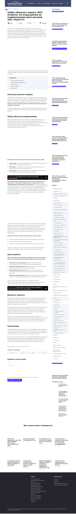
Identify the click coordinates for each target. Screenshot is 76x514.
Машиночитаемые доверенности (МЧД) (60, 323)
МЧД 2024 (33, 494)
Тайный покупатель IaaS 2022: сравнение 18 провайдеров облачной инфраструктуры (60, 377)
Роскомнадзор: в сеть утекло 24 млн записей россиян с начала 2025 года (45, 441)
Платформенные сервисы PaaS (60, 295)
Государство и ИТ (57, 191)
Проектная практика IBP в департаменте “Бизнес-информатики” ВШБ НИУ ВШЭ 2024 (60, 236)
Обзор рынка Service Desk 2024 (60, 247)
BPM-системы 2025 (58, 202)
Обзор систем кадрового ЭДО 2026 (60, 325)
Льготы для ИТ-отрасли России (60, 195)
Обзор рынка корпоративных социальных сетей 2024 (59, 255)
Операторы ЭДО (57, 327)
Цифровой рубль (57, 356)
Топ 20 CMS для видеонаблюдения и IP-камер (63, 385)
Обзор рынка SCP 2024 (58, 233)
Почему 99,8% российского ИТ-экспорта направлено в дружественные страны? (29, 463)
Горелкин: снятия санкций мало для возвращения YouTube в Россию (61, 463)
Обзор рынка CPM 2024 (58, 227)
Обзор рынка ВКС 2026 (58, 251)
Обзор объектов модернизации (18, 82)
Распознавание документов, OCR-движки (60, 330)
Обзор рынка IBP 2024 (58, 229)
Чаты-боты (54, 3)
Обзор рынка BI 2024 (58, 222)
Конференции (56, 281)
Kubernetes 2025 (57, 299)
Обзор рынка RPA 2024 (58, 245)
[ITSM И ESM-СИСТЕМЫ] (60, 115)
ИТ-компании (56, 276)
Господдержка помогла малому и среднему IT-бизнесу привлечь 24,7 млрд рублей (13, 463)
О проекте (56, 478)
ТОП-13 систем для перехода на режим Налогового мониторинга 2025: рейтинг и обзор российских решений (60, 100)
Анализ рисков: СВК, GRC (58, 260)
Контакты (56, 480)
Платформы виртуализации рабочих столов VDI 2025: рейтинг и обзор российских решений (59, 43)
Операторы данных (57, 292)
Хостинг (55, 342)
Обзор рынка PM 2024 (58, 242)
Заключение (14, 88)
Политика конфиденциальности (61, 483)
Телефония (55, 337)
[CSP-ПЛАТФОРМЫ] (60, 134)
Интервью (61, 3)
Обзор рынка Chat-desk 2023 (59, 225)
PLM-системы (56, 304)
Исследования (30, 3)
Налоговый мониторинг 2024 (37, 486)
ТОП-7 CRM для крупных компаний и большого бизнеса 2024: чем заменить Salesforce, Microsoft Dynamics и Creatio (60, 80)
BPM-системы (34, 482)
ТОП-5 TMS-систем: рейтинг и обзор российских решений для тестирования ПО (60, 25)
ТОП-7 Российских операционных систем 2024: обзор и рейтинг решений (59, 62)
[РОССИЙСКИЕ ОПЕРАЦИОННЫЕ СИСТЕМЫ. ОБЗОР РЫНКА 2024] (60, 58)
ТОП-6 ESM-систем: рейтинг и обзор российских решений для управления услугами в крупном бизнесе (60, 119)
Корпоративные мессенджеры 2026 (60, 220)
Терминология (56, 340)
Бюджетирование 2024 (58, 212)
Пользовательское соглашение (61, 485)
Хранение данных (57, 345)
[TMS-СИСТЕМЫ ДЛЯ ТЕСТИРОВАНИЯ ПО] (60, 21)
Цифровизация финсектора (59, 353)
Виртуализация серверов (58, 270)
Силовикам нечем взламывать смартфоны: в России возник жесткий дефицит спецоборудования (61, 441)
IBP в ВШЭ (39, 3)
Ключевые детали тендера (17, 80)
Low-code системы (57, 207)
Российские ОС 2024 (35, 492)
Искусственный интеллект (59, 217)
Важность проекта (15, 86)
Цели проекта (14, 84)
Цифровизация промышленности (57, 351)
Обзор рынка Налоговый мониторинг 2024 (59, 258)
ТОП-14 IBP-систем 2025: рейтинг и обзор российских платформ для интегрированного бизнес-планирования (59, 178)
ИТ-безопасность (57, 274)
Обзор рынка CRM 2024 (36, 495)
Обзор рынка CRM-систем (59, 314)
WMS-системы (57, 306)
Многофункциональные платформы (58, 312)
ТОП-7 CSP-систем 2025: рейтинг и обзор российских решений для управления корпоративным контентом (59, 138)
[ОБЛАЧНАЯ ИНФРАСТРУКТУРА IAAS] (60, 373)
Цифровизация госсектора (59, 347)
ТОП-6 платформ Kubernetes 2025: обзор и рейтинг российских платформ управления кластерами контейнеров (60, 158)
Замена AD (56, 308)
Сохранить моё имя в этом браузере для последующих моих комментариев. (23, 377)
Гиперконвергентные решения (59, 272)
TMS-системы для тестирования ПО (60, 210)
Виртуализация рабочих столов (59, 268)
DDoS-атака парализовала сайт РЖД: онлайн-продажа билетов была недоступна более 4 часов (14, 442)
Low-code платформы (35, 478)
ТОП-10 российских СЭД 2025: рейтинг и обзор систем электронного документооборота (63, 393)
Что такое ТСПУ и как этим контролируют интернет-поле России (63, 400)
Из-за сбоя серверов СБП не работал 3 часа (29, 439)
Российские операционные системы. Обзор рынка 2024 (59, 263)
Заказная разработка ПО (59, 215)
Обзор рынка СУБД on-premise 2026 (60, 287)
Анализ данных (56, 231)
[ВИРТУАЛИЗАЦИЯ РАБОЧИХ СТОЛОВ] (60, 38)
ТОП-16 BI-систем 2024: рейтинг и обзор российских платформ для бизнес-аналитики (63, 408)
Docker (55, 297)
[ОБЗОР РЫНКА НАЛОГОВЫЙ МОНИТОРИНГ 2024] (60, 96)
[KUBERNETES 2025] (60, 153)
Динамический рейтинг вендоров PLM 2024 (63, 415)
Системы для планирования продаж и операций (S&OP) (61, 240)
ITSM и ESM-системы (58, 205)
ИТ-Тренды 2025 (56, 279)
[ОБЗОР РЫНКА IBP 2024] (60, 173)
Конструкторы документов (58, 320)
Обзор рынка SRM (57, 249)
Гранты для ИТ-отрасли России (60, 193)
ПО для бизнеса (46, 3)
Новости (55, 284)
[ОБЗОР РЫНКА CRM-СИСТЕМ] (60, 75)
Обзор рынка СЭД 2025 (58, 316)
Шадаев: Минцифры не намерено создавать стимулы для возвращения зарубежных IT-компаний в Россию (45, 464)
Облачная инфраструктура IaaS (60, 290)
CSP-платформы (57, 318)
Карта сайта (56, 482)
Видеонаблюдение (57, 188)
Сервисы (55, 335)
